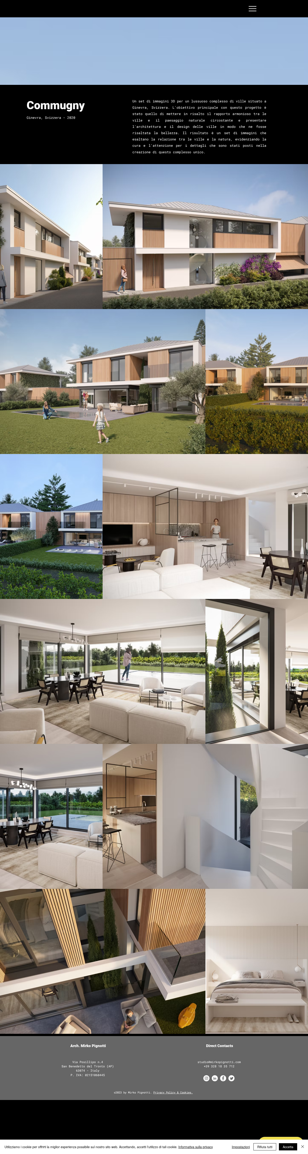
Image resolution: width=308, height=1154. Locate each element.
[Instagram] (206, 1078)
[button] (252, 8)
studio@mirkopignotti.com (219, 1062)
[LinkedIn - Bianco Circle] (215, 1078)
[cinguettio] (231, 1078)
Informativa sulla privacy (195, 1147)
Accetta (288, 1147)
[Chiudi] (302, 1146)
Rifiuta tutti (264, 1147)
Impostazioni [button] (241, 1147)
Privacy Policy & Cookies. (173, 1092)
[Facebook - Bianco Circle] (223, 1078)
